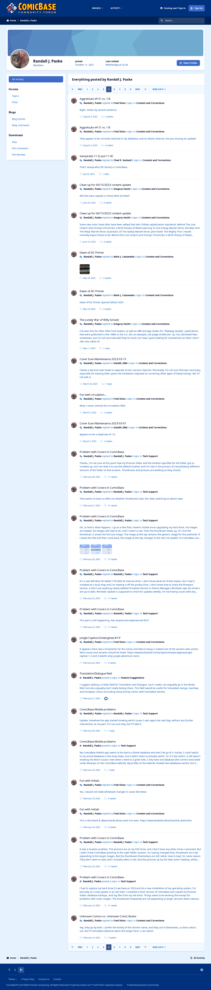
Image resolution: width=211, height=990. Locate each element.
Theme (12, 979)
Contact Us (43, 979)
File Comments (20, 148)
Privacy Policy (27, 979)
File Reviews (18, 154)
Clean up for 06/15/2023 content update (105, 185)
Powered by (143, 985)
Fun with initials (89, 780)
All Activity (17, 79)
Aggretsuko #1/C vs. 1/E (95, 99)
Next (137, 89)
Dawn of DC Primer (92, 252)
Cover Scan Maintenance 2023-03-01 (103, 423)
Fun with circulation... (93, 394)
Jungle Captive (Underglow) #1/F (100, 638)
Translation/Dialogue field (96, 673)
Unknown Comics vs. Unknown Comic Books (108, 916)
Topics (15, 95)
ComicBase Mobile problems (98, 709)
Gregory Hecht (122, 188)
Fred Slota (119, 103)
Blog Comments (21, 125)
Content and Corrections (150, 103)
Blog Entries (18, 119)
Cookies (57, 979)
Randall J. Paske (93, 103)
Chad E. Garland (123, 160)
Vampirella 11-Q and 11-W (96, 156)
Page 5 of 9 (158, 89)
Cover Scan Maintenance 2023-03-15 (103, 359)
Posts (15, 102)
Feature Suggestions (132, 677)
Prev (80, 89)
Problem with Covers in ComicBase (102, 452)
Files (14, 141)
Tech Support (150, 456)
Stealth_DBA (120, 363)
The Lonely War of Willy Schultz (99, 320)
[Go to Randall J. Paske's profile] (74, 101)
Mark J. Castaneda (124, 256)
